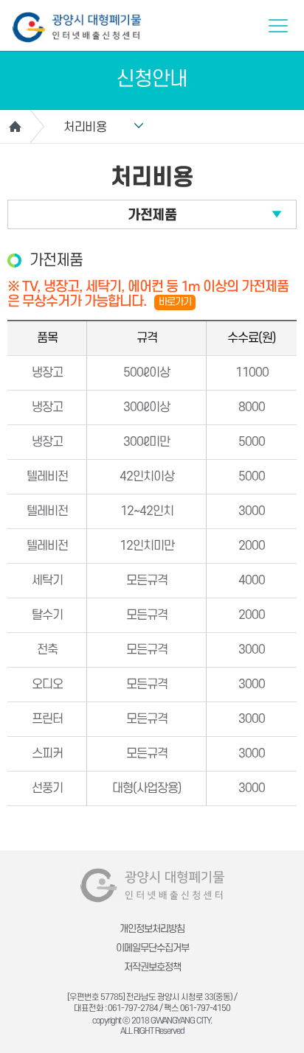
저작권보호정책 (152, 967)
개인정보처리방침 (152, 928)
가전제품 (152, 215)
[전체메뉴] (278, 25)
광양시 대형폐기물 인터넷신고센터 (77, 27)
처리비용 (84, 127)
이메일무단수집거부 (152, 948)
